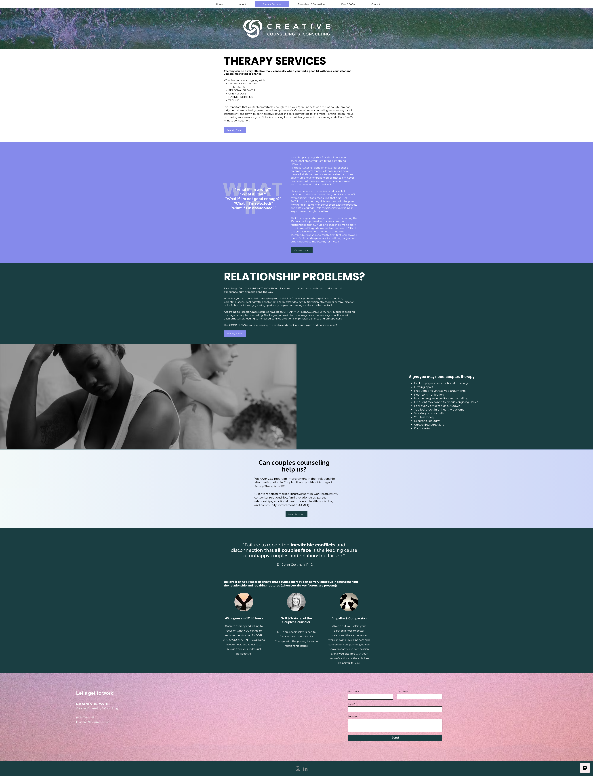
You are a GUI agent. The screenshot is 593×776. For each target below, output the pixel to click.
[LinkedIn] (305, 769)
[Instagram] (298, 769)
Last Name (402, 691)
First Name (353, 691)
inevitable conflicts (313, 544)
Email (350, 704)
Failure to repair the (268, 544)
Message (352, 716)
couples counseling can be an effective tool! (305, 305)
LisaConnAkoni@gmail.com (93, 722)
